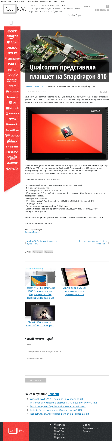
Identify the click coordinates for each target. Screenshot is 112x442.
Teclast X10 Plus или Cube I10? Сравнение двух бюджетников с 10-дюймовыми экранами (40, 292)
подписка (60, 424)
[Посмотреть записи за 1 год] (50, 424)
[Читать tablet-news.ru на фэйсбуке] (102, 10)
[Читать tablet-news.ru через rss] (96, 10)
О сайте (86, 424)
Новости (39, 86)
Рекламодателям (90, 428)
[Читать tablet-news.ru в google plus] (108, 10)
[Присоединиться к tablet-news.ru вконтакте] (99, 10)
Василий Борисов (33, 232)
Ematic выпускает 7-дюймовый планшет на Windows (58, 406)
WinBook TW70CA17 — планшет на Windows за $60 (56, 398)
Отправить (35, 380)
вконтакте (61, 428)
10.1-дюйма (37, 252)
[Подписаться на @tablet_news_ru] (105, 10)
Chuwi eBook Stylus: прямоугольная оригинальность (74, 291)
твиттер (60, 434)
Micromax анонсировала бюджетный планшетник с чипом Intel (63, 402)
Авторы (86, 431)
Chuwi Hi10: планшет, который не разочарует (40, 324)
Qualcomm (49, 252)
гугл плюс (61, 437)
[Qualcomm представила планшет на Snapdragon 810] (67, 160)
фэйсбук (60, 431)
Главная (28, 86)
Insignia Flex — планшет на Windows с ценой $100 (56, 410)
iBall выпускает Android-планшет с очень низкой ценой (59, 413)
